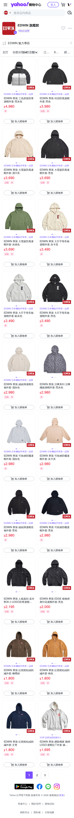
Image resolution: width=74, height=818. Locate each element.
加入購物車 (21, 121)
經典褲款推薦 (68, 52)
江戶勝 (48, 52)
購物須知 (49, 803)
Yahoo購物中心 (26, 4)
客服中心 (22, 803)
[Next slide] (33, 73)
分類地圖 (49, 812)
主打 (5, 52)
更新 (61, 795)
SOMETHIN (58, 52)
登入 (53, 4)
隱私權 (37, 812)
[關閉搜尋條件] (10, 12)
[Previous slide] (4, 73)
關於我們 (36, 803)
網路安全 (24, 812)
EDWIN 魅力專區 (19, 43)
